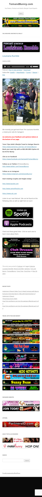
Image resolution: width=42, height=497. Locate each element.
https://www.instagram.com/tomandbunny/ (17, 174)
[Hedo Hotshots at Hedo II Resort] (21, 373)
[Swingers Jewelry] (21, 427)
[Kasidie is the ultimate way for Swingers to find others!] (21, 405)
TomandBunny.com (21, 4)
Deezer (35, 72)
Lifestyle (32, 266)
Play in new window (15, 70)
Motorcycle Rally (19, 269)
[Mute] (31, 67)
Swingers (27, 269)
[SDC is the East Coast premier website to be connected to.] (21, 411)
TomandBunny (11, 271)
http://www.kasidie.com (10, 184)
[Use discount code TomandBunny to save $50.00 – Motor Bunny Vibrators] (21, 448)
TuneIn (28, 72)
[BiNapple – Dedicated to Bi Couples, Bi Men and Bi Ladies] (21, 368)
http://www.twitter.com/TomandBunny (15, 166)
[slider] (36, 66)
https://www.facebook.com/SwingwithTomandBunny (20, 159)
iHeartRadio (20, 72)
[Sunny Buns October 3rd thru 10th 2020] (21, 384)
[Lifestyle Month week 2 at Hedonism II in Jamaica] (21, 333)
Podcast (19, 266)
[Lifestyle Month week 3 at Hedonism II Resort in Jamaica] (21, 343)
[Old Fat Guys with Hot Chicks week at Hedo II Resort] (21, 352)
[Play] (5, 67)
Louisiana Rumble (10, 56)
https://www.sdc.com (9, 193)
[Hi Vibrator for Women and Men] (21, 442)
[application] (21, 67)
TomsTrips (27, 271)
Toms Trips (20, 271)
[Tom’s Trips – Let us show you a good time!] (21, 324)
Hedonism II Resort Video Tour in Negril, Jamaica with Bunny (20, 291)
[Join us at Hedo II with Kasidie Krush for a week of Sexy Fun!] (21, 379)
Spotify (12, 72)
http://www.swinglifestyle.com (12, 189)
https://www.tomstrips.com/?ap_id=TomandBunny (19, 147)
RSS (3, 75)
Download (27, 70)
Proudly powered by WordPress (11, 473)
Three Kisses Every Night (9, 299)
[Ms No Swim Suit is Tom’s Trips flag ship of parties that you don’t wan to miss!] (21, 361)
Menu (21, 13)
